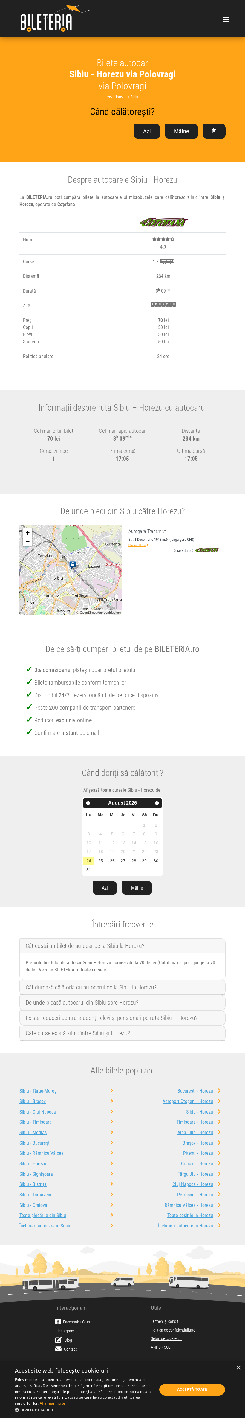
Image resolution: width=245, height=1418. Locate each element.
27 (123, 860)
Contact (70, 1349)
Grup (86, 1322)
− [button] (28, 542)
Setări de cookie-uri (166, 1338)
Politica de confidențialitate (173, 1330)
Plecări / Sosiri (137, 545)
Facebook (71, 1322)
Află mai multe (52, 1403)
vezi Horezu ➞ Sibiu (122, 97)
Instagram (66, 1331)
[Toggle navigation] (226, 19)
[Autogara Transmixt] (74, 565)
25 (100, 860)
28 (133, 860)
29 (144, 860)
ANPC (156, 1347)
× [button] (238, 1368)
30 (156, 860)
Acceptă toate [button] (192, 1389)
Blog (68, 1340)
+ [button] (28, 533)
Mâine (181, 131)
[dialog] (122, 1389)
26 (112, 860)
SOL (167, 1347)
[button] (84, 1410)
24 (88, 860)
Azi (147, 131)
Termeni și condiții (165, 1321)
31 (88, 869)
